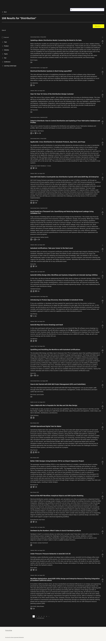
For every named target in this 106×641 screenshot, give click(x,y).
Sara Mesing (33, 313)
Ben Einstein (33, 542)
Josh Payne (40, 131)
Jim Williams (33, 338)
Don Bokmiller (34, 83)
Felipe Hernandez (35, 237)
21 (102, 145)
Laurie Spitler (40, 394)
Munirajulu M (34, 484)
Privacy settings (8, 630)
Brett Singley (33, 60)
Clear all (4, 30)
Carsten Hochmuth (43, 542)
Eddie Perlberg (34, 415)
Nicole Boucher (34, 519)
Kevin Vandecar (41, 165)
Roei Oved (33, 394)
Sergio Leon (33, 165)
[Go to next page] (49, 616)
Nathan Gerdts (44, 237)
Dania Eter (33, 264)
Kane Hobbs (33, 131)
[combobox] (97, 26)
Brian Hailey (33, 567)
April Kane (42, 519)
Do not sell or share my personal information (14, 637)
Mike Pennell (33, 450)
